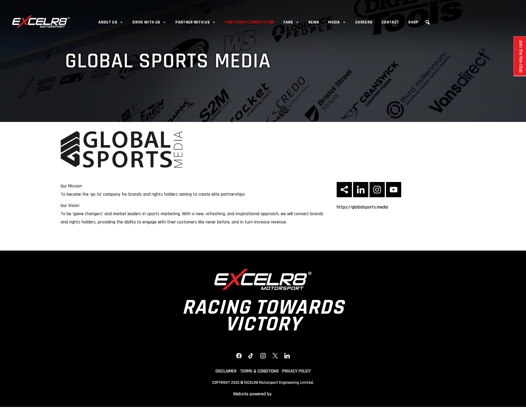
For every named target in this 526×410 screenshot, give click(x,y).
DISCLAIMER (226, 371)
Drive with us (146, 22)
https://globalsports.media (362, 207)
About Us (107, 22)
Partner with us (192, 22)
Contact (390, 22)
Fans (288, 22)
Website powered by (252, 394)
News (313, 22)
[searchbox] (428, 31)
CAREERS (363, 22)
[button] (427, 22)
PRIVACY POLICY (296, 371)
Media (334, 22)
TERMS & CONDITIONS (259, 371)
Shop (413, 22)
